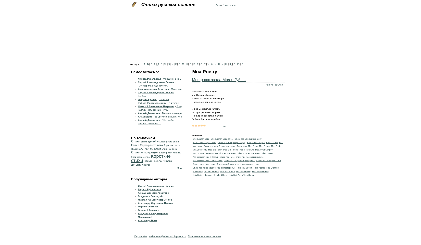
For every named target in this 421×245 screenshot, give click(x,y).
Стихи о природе (144, 152)
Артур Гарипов (274, 84)
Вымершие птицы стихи (204, 164)
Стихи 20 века (169, 149)
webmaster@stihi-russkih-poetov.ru (167, 236)
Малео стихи (272, 142)
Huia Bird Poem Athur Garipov (242, 175)
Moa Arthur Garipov (263, 150)
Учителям (174, 103)
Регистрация (229, 5)
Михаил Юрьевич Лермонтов (155, 199)
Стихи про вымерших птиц (268, 161)
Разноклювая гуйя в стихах (260, 153)
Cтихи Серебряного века (147, 145)
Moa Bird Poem (215, 150)
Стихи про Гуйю (227, 157)
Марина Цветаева (148, 206)
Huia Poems (259, 168)
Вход (218, 5)
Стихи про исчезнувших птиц (206, 168)
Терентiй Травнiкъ (148, 210)
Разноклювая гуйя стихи (235, 153)
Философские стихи (168, 141)
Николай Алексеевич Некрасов (156, 106)
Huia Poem (247, 168)
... (224, 125)
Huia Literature (272, 168)
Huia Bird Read (220, 175)
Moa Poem (253, 146)
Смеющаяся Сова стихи (222, 139)
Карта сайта (140, 236)
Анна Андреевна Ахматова (153, 89)
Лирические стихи (140, 157)
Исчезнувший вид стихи (227, 164)
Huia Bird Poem (211, 171)
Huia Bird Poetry (243, 171)
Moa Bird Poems (230, 150)
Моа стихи (197, 146)
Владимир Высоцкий (150, 196)
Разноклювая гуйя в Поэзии (205, 157)
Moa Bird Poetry (200, 150)
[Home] (134, 5)
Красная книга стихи (249, 164)
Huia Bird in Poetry (260, 171)
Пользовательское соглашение (204, 236)
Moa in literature (246, 150)
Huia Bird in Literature (202, 175)
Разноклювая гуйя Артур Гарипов (239, 161)
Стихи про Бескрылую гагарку (231, 142)
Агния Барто (145, 116)
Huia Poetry (198, 171)
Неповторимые (228, 168)
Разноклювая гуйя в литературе (208, 161)
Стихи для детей (144, 141)
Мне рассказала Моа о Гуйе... (219, 79)
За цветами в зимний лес (168, 116)
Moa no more (198, 153)
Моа (281, 142)
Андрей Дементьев (149, 113)
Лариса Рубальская (149, 78)
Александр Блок (147, 220)
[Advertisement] (210, 38)
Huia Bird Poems (227, 171)
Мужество (176, 89)
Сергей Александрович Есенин (156, 82)
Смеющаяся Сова (201, 139)
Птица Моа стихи (227, 146)
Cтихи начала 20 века (158, 161)
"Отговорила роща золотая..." (154, 85)
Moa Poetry (276, 146)
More (179, 168)
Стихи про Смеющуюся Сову (248, 139)
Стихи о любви (151, 148)
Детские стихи (140, 164)
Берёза (142, 96)
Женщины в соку (172, 78)
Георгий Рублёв (147, 99)
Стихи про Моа (211, 146)
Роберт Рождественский (152, 103)
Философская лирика (169, 152)
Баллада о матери (172, 113)
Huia (239, 168)
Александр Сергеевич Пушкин (155, 203)
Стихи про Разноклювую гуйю (249, 157)
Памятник (164, 99)
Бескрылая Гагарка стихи (204, 142)
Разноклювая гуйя (214, 153)
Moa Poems (264, 146)
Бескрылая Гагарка (256, 142)
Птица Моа (241, 146)
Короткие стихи (151, 158)
